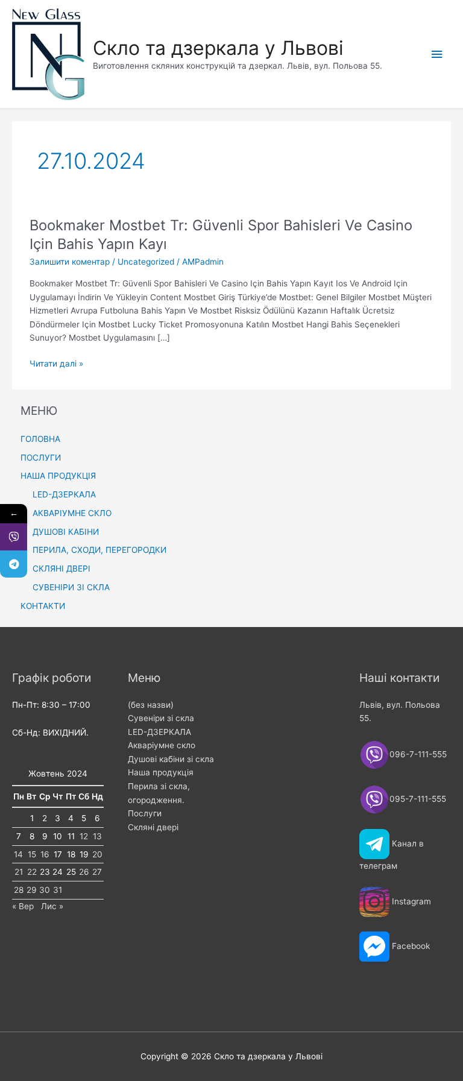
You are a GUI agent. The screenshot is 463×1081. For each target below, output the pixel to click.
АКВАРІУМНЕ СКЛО (72, 513)
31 (57, 890)
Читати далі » (56, 364)
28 (19, 890)
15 (32, 854)
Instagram (411, 901)
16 (44, 854)
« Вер (23, 906)
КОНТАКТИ (42, 606)
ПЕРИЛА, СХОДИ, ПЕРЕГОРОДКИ (99, 550)
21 (18, 872)
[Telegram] (13, 564)
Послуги (145, 813)
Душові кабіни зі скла (171, 759)
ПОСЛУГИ (40, 457)
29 (32, 890)
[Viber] (13, 536)
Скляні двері (153, 827)
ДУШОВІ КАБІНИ (66, 532)
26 (84, 872)
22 (32, 872)
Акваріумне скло (161, 745)
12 (84, 836)
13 (97, 836)
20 (97, 854)
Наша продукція (161, 772)
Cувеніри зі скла (161, 718)
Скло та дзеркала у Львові (218, 48)
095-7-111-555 (417, 798)
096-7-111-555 (419, 753)
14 (18, 854)
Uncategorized (146, 261)
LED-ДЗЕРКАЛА (64, 494)
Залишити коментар (70, 261)
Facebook (411, 946)
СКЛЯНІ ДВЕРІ (61, 568)
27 (97, 872)
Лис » (52, 906)
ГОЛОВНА (40, 439)
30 (44, 890)
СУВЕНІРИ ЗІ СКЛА (71, 587)
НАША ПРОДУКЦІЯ (58, 476)
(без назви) (151, 705)
